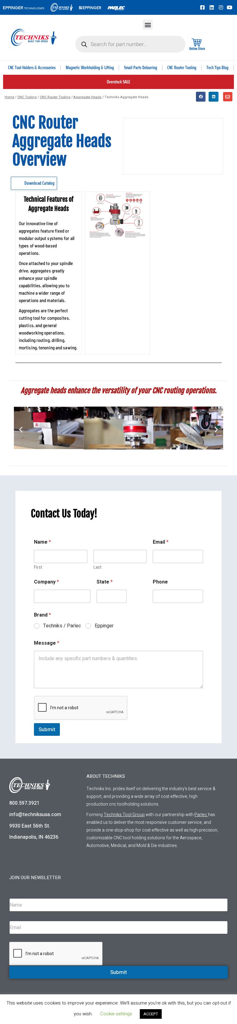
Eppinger (104, 626)
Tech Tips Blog (217, 67)
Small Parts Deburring (140, 67)
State (105, 582)
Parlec (200, 814)
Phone (160, 582)
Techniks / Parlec (62, 626)
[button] (148, 24)
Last (98, 567)
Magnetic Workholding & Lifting (90, 67)
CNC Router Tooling (181, 67)
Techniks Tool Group (124, 814)
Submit (47, 729)
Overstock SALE (118, 81)
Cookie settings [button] (116, 1013)
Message (46, 643)
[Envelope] (227, 96)
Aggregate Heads (87, 97)
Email (160, 542)
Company (46, 582)
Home (9, 97)
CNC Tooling (27, 97)
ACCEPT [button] (150, 1014)
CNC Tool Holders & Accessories (32, 67)
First (38, 567)
